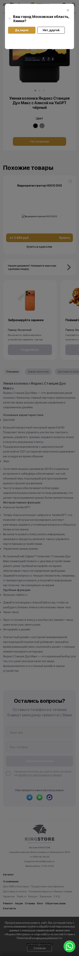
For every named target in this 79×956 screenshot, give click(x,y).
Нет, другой (51, 30)
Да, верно (22, 30)
